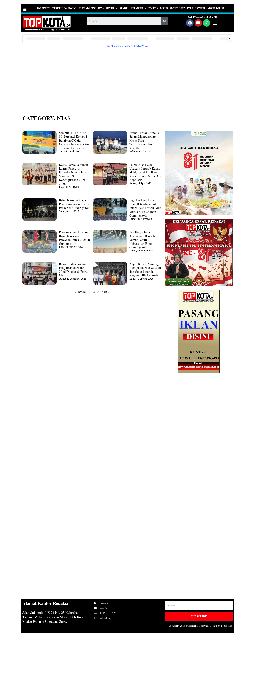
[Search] (164, 21)
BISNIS (164, 8)
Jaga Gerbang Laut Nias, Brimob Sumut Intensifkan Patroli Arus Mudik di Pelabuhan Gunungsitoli (145, 208)
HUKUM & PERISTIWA (91, 8)
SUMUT (110, 8)
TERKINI (57, 8)
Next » (105, 291)
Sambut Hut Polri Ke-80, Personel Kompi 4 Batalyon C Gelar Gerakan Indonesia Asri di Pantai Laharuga (74, 140)
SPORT (174, 8)
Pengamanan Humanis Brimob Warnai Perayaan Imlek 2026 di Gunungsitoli (74, 237)
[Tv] (215, 23)
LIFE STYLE (186, 8)
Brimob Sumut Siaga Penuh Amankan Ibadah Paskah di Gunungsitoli (75, 204)
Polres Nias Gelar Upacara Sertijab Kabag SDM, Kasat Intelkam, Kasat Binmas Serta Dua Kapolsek (145, 172)
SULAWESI (137, 8)
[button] (24, 9)
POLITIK (153, 8)
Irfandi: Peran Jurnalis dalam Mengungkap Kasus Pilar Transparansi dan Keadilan (144, 140)
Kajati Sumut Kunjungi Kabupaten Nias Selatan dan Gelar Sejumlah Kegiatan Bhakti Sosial (145, 269)
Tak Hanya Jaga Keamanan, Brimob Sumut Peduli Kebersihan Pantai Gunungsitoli (142, 239)
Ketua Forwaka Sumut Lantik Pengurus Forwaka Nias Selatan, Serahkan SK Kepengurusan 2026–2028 (73, 174)
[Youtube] (198, 23)
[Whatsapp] (206, 23)
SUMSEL (124, 8)
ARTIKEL (200, 8)
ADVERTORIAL (216, 8)
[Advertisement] (127, 79)
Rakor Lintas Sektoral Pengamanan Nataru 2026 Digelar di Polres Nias (74, 269)
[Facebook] (190, 23)
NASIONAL (70, 8)
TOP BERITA (44, 8)
